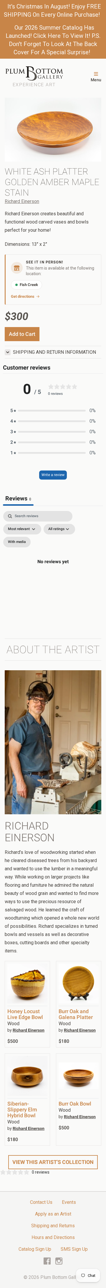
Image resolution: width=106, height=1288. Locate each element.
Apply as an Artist (53, 1214)
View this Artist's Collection (53, 1162)
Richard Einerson (22, 201)
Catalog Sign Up (35, 1249)
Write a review (53, 475)
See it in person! (44, 262)
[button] (53, 410)
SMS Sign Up (74, 1249)
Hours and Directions (53, 1237)
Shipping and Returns (53, 1225)
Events (69, 1202)
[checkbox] (17, 542)
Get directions (22, 296)
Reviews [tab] (18, 498)
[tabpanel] (53, 568)
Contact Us (41, 1202)
